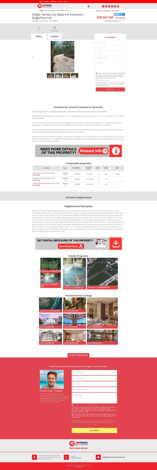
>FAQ (113, 10)
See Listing (36, 175)
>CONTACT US (99, 10)
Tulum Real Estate (49, 10)
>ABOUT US (107, 10)
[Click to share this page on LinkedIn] (112, 6)
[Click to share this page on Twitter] (106, 6)
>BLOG (117, 10)
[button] (92, 42)
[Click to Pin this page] (109, 6)
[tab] (39, 36)
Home (41, 10)
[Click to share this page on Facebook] (103, 6)
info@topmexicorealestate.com (114, 457)
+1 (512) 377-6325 (76, 458)
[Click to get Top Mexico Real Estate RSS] (115, 6)
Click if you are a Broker (103, 80)
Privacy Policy (105, 86)
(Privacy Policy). (77, 424)
